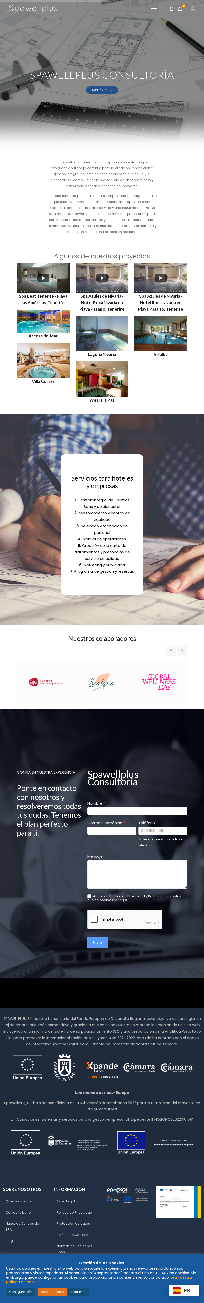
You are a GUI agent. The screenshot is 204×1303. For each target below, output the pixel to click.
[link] (43, 278)
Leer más (78, 1291)
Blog (9, 1240)
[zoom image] (62, 270)
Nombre (96, 803)
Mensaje (95, 856)
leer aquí (119, 900)
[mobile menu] (154, 8)
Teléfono (146, 822)
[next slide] (182, 651)
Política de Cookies (72, 1234)
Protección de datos (73, 1223)
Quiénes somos (18, 1201)
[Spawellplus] (33, 8)
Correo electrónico (106, 822)
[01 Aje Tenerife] (45, 681)
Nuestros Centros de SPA (22, 1226)
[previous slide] (171, 651)
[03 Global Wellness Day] (158, 681)
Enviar (98, 942)
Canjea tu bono (18, 1212)
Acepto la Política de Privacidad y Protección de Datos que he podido (134, 898)
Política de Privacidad (74, 1212)
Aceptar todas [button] (52, 1291)
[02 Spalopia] (102, 681)
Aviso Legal (66, 1201)
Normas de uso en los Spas (74, 1249)
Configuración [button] (20, 1291)
